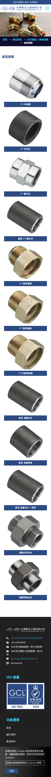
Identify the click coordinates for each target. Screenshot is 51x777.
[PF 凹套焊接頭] (25, 352)
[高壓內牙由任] (25, 531)
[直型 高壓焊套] (25, 441)
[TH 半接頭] (25, 83)
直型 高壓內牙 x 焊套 (25, 507)
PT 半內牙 (25, 149)
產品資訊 (17, 39)
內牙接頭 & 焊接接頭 (37, 39)
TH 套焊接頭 (25, 283)
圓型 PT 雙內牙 (25, 239)
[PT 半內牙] (25, 128)
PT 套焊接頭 (25, 328)
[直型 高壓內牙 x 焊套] (25, 486)
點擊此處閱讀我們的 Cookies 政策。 (25, 763)
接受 (12, 771)
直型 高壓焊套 (25, 463)
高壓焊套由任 (25, 597)
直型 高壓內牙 (25, 418)
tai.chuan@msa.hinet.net (24, 658)
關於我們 (11, 734)
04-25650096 (35, 638)
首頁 (5, 39)
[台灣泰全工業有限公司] (21, 8)
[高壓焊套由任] (25, 576)
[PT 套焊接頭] (25, 307)
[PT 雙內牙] (25, 172)
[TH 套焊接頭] (25, 262)
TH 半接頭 (25, 104)
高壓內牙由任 (25, 552)
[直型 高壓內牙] (25, 396)
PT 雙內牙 (25, 194)
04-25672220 (18, 638)
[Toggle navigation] (47, 8)
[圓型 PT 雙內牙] (25, 217)
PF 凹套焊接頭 (25, 373)
